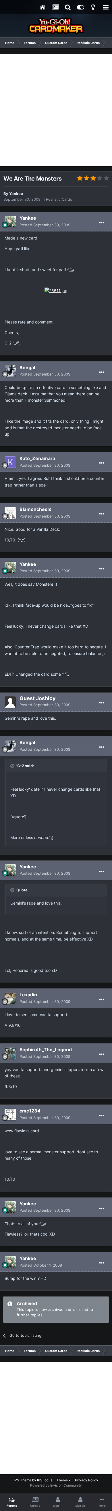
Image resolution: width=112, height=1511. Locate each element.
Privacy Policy (86, 1480)
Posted (45, 225)
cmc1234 (30, 1111)
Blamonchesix (35, 509)
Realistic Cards (59, 199)
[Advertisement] (56, 110)
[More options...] (101, 222)
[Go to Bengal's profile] (10, 371)
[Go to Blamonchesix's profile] (10, 513)
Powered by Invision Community (56, 1485)
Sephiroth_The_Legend (46, 1049)
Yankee (16, 193)
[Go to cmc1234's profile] (10, 1114)
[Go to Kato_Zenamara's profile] (10, 462)
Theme (63, 1480)
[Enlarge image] (56, 290)
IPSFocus (44, 1480)
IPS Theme (22, 1480)
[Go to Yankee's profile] (10, 221)
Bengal (27, 367)
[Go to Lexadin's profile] (10, 998)
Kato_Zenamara (37, 458)
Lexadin (28, 994)
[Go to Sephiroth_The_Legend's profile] (10, 1053)
